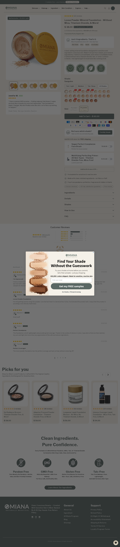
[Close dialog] (93, 252)
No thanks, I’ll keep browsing (71, 292)
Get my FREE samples (71, 286)
